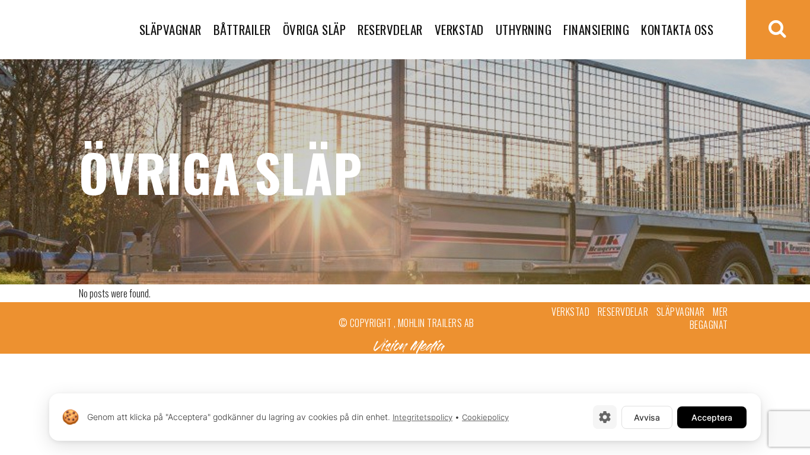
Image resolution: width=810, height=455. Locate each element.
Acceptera (711, 417)
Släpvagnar (680, 312)
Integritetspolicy (422, 417)
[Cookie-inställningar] (605, 417)
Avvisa (647, 417)
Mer (720, 312)
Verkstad (570, 312)
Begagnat (709, 325)
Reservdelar (623, 312)
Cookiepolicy (485, 417)
